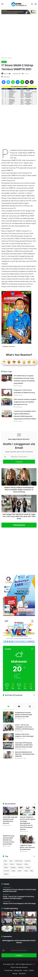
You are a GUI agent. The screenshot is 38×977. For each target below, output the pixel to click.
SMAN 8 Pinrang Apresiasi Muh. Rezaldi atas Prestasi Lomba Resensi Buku (8, 840)
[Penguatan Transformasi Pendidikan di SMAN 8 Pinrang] (6, 392)
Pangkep (13, 867)
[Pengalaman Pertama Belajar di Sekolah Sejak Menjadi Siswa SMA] (8, 717)
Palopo (6, 867)
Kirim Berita (22, 973)
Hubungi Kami (18, 970)
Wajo (31, 870)
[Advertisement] (19, 35)
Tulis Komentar (19, 525)
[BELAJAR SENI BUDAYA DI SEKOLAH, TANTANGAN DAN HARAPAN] (8, 754)
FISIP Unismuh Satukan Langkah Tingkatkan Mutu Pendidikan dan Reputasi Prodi (25, 401)
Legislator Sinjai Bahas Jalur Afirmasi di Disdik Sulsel (27, 847)
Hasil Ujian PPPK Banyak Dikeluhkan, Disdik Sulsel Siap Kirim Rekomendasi (24, 745)
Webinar (6, 874)
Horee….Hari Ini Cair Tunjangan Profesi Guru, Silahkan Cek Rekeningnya (24, 727)
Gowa (5, 864)
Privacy (25, 970)
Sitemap (14, 973)
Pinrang (28, 867)
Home (5, 58)
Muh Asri (6, 73)
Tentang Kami (8, 970)
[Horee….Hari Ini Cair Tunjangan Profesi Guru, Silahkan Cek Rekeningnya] (8, 727)
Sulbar (19, 870)
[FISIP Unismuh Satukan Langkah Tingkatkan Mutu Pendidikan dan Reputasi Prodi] (6, 401)
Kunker (12, 864)
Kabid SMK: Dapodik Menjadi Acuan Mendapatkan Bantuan (10, 820)
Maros (26, 864)
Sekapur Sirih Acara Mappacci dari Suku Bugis (24, 735)
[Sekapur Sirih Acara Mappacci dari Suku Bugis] (8, 736)
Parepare (20, 867)
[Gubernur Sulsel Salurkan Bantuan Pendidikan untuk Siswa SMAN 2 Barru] (31, 928)
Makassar (19, 864)
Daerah (10, 58)
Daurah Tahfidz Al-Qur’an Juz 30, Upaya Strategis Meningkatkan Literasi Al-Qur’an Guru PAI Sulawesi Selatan (27, 823)
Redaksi (31, 970)
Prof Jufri (6, 870)
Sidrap (13, 870)
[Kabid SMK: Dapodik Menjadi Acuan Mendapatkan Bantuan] (10, 811)
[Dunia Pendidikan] (19, 3)
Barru (5, 861)
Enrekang (27, 861)
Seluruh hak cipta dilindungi (19, 967)
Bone (11, 861)
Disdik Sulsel (18, 861)
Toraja (26, 870)
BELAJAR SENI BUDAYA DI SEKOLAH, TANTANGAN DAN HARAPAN (24, 754)
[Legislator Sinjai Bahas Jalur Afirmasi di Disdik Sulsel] (27, 839)
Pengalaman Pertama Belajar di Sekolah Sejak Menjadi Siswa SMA (23, 715)
